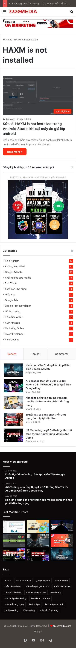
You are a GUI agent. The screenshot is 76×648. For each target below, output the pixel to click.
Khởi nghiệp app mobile (18, 277)
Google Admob (13, 272)
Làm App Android (13, 592)
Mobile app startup (40, 598)
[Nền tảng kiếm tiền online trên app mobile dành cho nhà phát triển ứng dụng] (13, 402)
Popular (35, 354)
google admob (43, 580)
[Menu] (4, 13)
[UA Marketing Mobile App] (38, 23)
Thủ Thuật (11, 283)
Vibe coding (29, 610)
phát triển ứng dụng (14, 604)
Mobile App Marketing (15, 598)
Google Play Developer (18, 305)
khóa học (10, 294)
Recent (11, 354)
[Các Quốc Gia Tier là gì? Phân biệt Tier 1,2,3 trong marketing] (38, 526)
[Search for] (71, 13)
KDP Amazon (12, 322)
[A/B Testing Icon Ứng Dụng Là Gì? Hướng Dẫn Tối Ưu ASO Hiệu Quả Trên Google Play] (13, 385)
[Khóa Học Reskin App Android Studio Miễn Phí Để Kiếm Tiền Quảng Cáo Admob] (14, 540)
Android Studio (23, 580)
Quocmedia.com (62, 625)
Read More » (14, 151)
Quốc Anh (10, 119)
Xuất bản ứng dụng (16, 289)
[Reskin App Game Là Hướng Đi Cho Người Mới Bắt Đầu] (62, 526)
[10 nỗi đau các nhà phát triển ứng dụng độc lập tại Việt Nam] (13, 419)
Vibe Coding (12, 339)
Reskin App (34, 604)
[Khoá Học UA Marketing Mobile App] (14, 554)
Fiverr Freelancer (14, 334)
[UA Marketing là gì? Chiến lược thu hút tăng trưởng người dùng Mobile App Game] (13, 435)
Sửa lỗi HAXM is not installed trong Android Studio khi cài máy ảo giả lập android (34, 129)
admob (8, 580)
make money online (36, 592)
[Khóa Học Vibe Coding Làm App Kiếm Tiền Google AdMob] (13, 370)
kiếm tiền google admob (37, 586)
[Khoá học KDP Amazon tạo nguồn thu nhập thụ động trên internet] (62, 540)
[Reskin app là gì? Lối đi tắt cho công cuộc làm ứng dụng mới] (38, 540)
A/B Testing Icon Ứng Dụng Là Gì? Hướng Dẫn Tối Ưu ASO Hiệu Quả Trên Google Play (48, 384)
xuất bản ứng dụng (49, 610)
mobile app (56, 592)
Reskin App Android (54, 604)
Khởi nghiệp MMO (15, 266)
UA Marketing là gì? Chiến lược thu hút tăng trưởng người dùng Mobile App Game (49, 434)
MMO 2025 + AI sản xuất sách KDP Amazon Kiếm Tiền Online (38, 177)
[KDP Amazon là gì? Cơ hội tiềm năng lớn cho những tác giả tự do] (14, 526)
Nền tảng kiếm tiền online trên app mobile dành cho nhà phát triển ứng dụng (47, 401)
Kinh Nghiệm (12, 260)
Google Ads (11, 300)
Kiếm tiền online (14, 317)
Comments (62, 354)
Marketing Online (14, 328)
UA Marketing (12, 311)
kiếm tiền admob (13, 586)
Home (8, 39)
